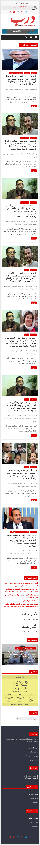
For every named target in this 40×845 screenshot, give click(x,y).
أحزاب (33, 73)
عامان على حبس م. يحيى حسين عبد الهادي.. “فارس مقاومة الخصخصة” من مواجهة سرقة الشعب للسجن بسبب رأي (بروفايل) (22, 540)
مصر (11, 73)
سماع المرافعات (13, 418)
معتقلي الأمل (29, 354)
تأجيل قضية (22, 418)
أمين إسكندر (17, 89)
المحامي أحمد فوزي (16, 154)
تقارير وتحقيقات (23, 532)
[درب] (35, 37)
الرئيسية (27, 73)
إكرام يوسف (17, 351)
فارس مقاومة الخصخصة (26, 553)
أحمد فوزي (20, 221)
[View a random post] (21, 37)
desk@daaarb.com (29, 776)
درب (31, 92)
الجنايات (20, 483)
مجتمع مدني (18, 73)
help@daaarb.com (30, 778)
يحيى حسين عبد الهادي (12, 553)
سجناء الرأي (17, 224)
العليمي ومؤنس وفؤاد (14, 415)
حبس (8, 154)
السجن (20, 551)
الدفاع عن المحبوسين (11, 286)
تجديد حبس (33, 486)
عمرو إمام (22, 289)
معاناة (28, 486)
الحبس (19, 286)
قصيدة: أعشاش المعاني (21, 7)
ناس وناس (14, 532)
